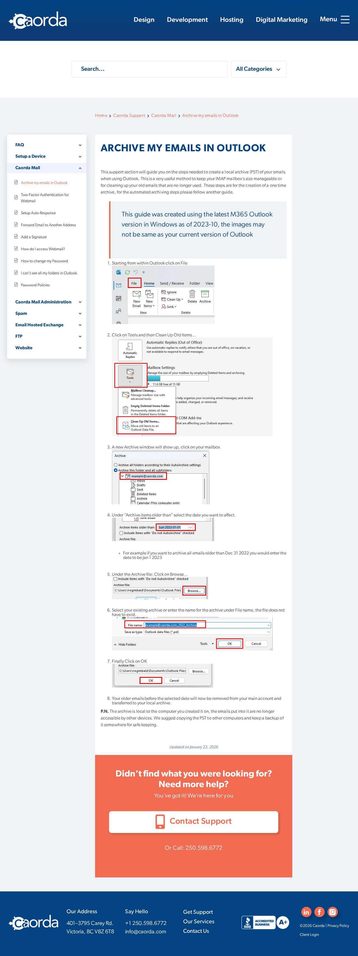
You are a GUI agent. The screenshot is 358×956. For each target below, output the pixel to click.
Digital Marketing (282, 20)
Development (187, 20)
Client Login (309, 935)
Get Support (198, 912)
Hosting (232, 20)
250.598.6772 (203, 848)
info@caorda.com (145, 932)
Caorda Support (129, 116)
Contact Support (200, 821)
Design (144, 20)
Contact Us (196, 931)
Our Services (198, 922)
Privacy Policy (338, 926)
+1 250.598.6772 (145, 923)
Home (101, 116)
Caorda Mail (163, 116)
